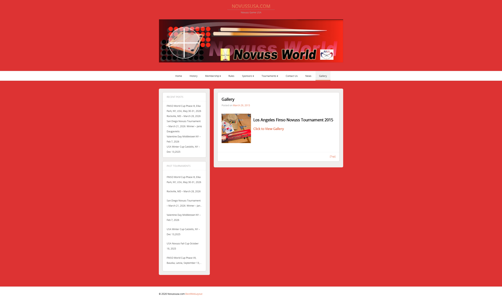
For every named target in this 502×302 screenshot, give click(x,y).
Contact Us (292, 75)
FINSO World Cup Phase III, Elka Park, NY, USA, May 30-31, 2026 (184, 179)
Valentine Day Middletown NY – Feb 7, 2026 (184, 217)
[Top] (333, 156)
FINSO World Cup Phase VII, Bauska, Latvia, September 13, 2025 (183, 260)
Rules (231, 75)
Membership (212, 75)
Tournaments (269, 75)
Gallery (323, 75)
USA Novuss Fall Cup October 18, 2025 (183, 246)
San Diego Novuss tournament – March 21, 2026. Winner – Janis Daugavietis (184, 126)
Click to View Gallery (268, 128)
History (193, 75)
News (308, 75)
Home (178, 75)
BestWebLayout (193, 293)
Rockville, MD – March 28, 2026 (184, 116)
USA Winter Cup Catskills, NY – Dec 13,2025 (183, 232)
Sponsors (247, 75)
